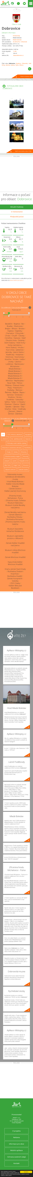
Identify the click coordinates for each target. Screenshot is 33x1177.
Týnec (17, 65)
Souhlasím (26, 1172)
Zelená (19, 411)
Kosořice (8, 359)
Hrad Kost (15, 574)
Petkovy (8, 385)
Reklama (16, 1137)
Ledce (22, 359)
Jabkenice (19, 350)
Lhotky (10, 361)
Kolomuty (9, 357)
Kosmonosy (19, 357)
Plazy (10, 387)
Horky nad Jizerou (15, 345)
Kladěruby (10, 354)
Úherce (21, 65)
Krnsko (15, 359)
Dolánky (21, 340)
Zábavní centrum (10, 470)
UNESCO (5, 439)
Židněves (18, 414)
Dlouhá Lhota (11, 340)
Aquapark (28, 434)
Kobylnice (19, 354)
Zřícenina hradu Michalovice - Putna (15, 497)
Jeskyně (7, 461)
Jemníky (9, 352)
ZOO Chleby (15, 583)
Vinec (14, 409)
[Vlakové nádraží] (17, 114)
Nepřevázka (18, 380)
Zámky (16, 452)
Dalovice (17, 338)
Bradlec (10, 326)
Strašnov (11, 397)
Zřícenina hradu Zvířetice (16, 500)
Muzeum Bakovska (15, 503)
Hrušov (21, 347)
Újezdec (8, 406)
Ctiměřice (8, 338)
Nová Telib (11, 383)
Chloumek (25, 63)
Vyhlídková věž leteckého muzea (15, 478)
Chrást (7, 335)
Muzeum (26, 465)
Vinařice (8, 409)
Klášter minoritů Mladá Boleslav (15, 485)
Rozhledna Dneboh (15, 571)
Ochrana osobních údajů (16, 1157)
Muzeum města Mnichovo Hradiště (15, 551)
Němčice (9, 380)
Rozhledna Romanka (15, 519)
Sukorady (19, 399)
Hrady (8, 452)
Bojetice (18, 63)
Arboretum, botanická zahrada (11, 448)
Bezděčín (8, 324)
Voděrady (22, 409)
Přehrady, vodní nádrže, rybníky (16, 443)
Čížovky (21, 335)
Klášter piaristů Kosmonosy (15, 491)
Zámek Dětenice (15, 514)
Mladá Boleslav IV (15, 378)
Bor (22, 324)
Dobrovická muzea (14, 474)
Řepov (22, 392)
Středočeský (16, 36)
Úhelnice (8, 404)
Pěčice (19, 383)
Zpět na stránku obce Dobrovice (24, 151)
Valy (22, 406)
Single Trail (16, 465)
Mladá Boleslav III (14, 376)
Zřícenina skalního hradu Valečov (15, 523)
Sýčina (13, 65)
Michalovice (14, 366)
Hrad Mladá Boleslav (15, 481)
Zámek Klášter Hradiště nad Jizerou (15, 544)
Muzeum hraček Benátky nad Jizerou (15, 506)
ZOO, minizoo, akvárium (14, 434)
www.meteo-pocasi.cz (16, 280)
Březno (14, 328)
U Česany (21, 402)
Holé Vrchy (20, 343)
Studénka (10, 399)
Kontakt (16, 1163)
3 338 (14, 51)
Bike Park (7, 465)
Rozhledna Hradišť (14, 576)
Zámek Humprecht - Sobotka (15, 579)
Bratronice (18, 326)
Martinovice (19, 364)
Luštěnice (9, 364)
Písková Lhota (18, 385)
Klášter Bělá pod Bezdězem (15, 586)
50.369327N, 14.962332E (20, 42)
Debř (24, 338)
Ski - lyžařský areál (16, 439)
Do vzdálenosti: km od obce (14, 308)
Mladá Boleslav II (14, 373)
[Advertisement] (16, 174)
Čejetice (10, 331)
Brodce (21, 328)
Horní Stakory (11, 347)
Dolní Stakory (9, 343)
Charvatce (10, 333)
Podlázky (10, 390)
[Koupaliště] (17, 103)
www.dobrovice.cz (18, 55)
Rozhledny (27, 448)
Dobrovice (11, 28)
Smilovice (18, 395)
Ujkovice (16, 406)
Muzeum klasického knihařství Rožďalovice (15, 530)
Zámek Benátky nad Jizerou (15, 512)
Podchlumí (17, 387)
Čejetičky (18, 331)
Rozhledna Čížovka (14, 517)
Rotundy (25, 456)
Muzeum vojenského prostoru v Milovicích (15, 537)
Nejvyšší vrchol (24, 461)
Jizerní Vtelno (18, 352)
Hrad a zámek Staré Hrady (15, 569)
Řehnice (19, 390)
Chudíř (14, 335)
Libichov (8, 65)
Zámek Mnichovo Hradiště (15, 557)
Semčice (10, 395)
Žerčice (11, 414)
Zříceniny (23, 452)
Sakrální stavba (23, 470)
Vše (3, 434)
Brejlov (7, 328)
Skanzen (28, 439)
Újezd (22, 404)
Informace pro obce (16, 1144)
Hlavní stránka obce (26, 76)
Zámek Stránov (15, 488)
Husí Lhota (10, 350)
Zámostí (11, 411)
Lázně (14, 461)
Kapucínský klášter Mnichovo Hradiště (15, 563)
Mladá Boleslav (17, 40)
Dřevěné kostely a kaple (12, 456)
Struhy (18, 397)
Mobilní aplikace (16, 1150)
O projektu (16, 1131)
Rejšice (15, 392)
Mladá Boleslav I (14, 371)
